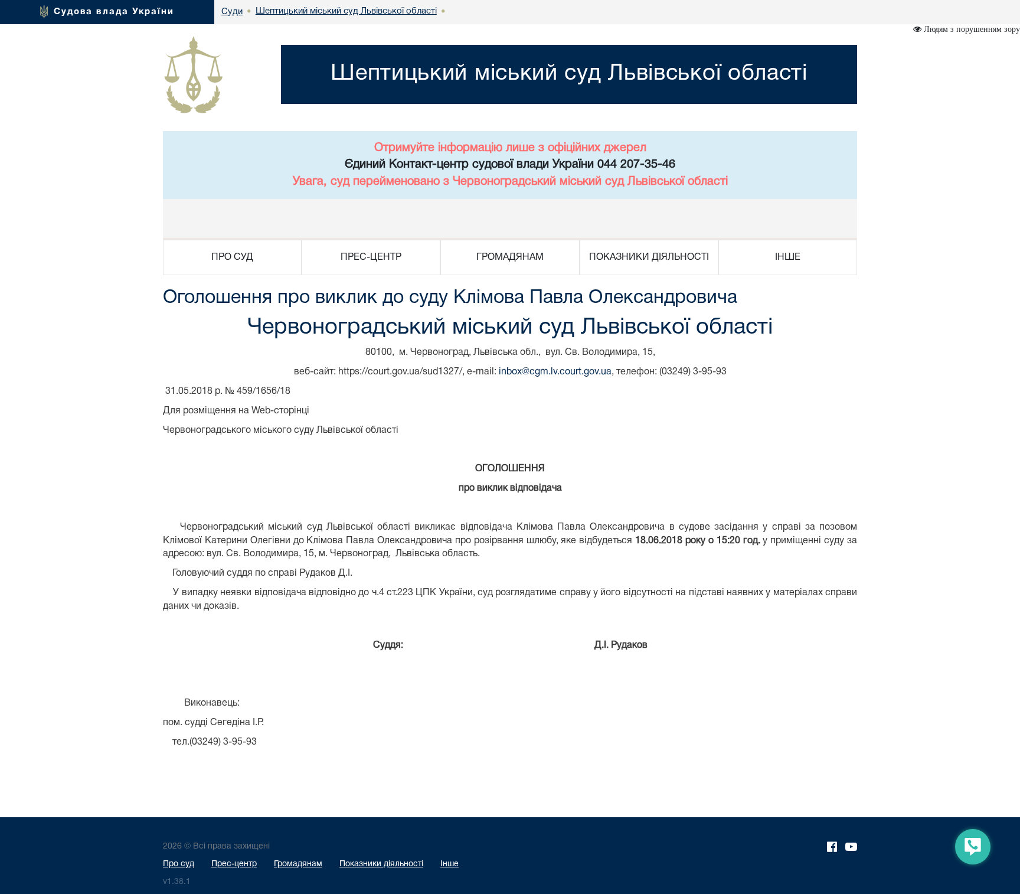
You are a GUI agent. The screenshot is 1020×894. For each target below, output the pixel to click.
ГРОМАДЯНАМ (510, 257)
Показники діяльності (381, 864)
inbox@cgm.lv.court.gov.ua (555, 372)
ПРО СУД (232, 257)
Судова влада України (114, 12)
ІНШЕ (787, 257)
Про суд (178, 864)
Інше (449, 864)
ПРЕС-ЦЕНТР (371, 257)
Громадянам (298, 864)
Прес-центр (234, 864)
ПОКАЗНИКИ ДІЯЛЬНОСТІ (649, 257)
